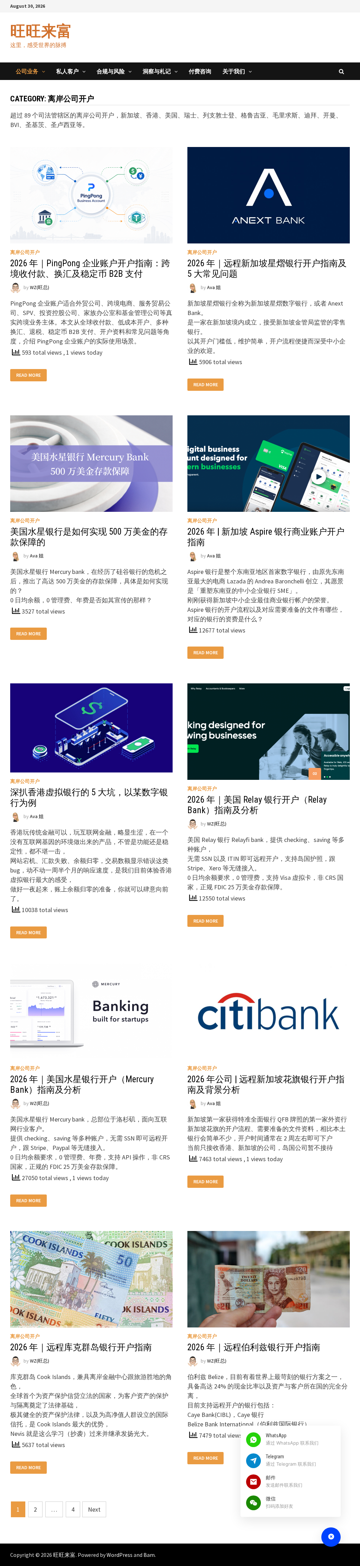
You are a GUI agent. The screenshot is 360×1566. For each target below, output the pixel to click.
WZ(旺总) (39, 288)
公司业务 (27, 71)
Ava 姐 (214, 288)
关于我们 (234, 71)
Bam (149, 1554)
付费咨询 (200, 71)
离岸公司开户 (25, 252)
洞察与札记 (157, 71)
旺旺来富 (41, 31)
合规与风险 (111, 71)
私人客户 (67, 71)
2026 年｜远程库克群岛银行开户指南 (81, 1347)
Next (94, 1509)
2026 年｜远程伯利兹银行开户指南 (253, 1347)
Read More (28, 375)
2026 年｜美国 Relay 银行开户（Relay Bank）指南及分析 (257, 805)
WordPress (120, 1554)
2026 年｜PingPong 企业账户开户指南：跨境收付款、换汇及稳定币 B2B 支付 (90, 268)
